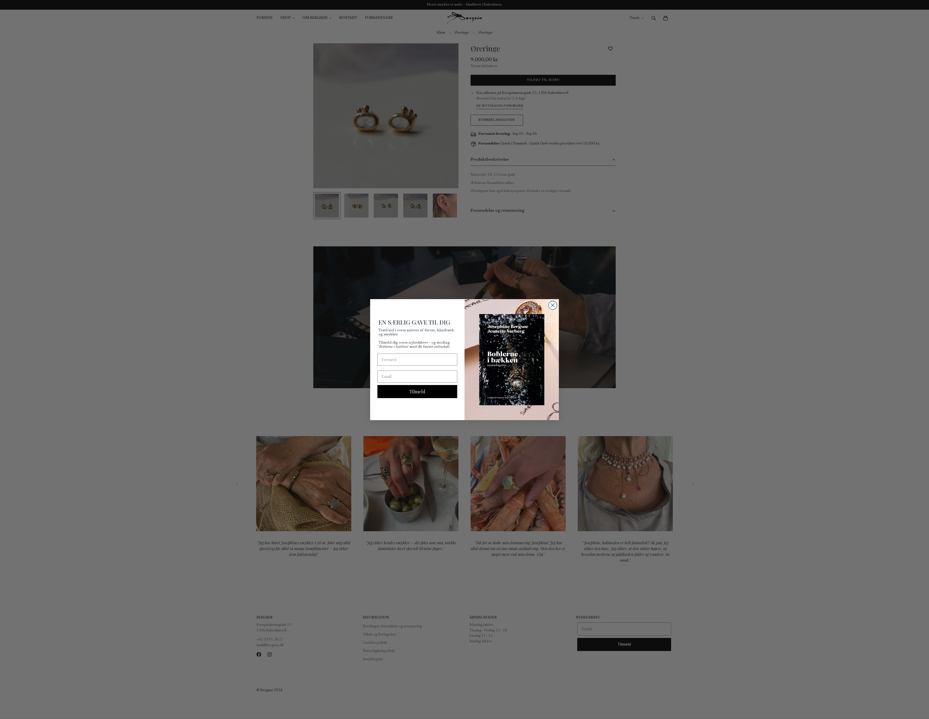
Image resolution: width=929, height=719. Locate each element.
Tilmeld (417, 391)
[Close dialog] (552, 305)
